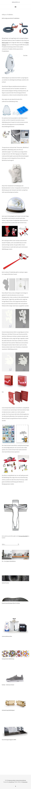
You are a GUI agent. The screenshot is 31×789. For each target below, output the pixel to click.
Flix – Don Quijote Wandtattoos (9, 561)
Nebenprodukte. (12, 780)
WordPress (11, 782)
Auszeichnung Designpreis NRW (9, 739)
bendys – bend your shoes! (8, 684)
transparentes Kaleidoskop (8, 659)
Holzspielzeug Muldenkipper (8, 710)
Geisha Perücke (5, 583)
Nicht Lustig (5, 42)
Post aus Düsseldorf (23, 536)
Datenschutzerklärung (21, 780)
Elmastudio (24, 782)
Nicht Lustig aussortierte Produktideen (10, 18)
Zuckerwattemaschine (7, 636)
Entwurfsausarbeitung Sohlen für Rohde (11, 603)
